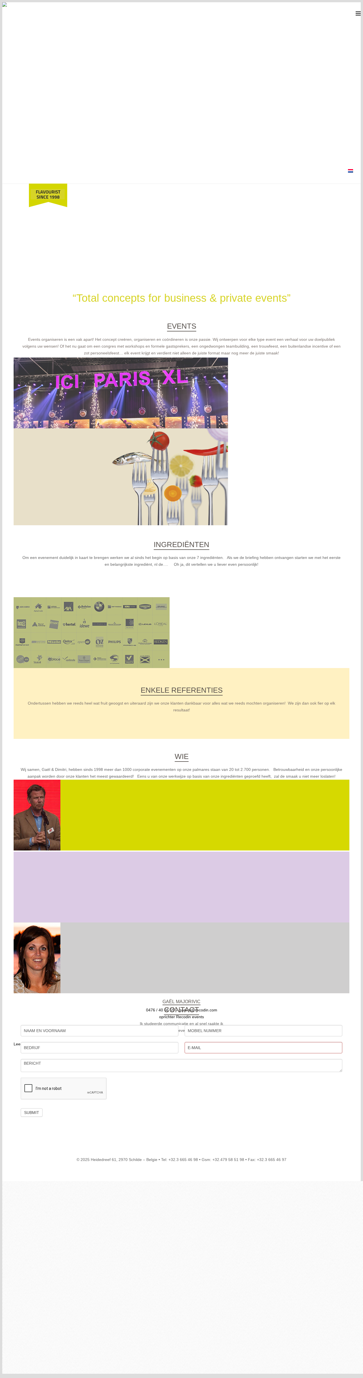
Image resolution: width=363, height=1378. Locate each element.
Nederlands (351, 172)
